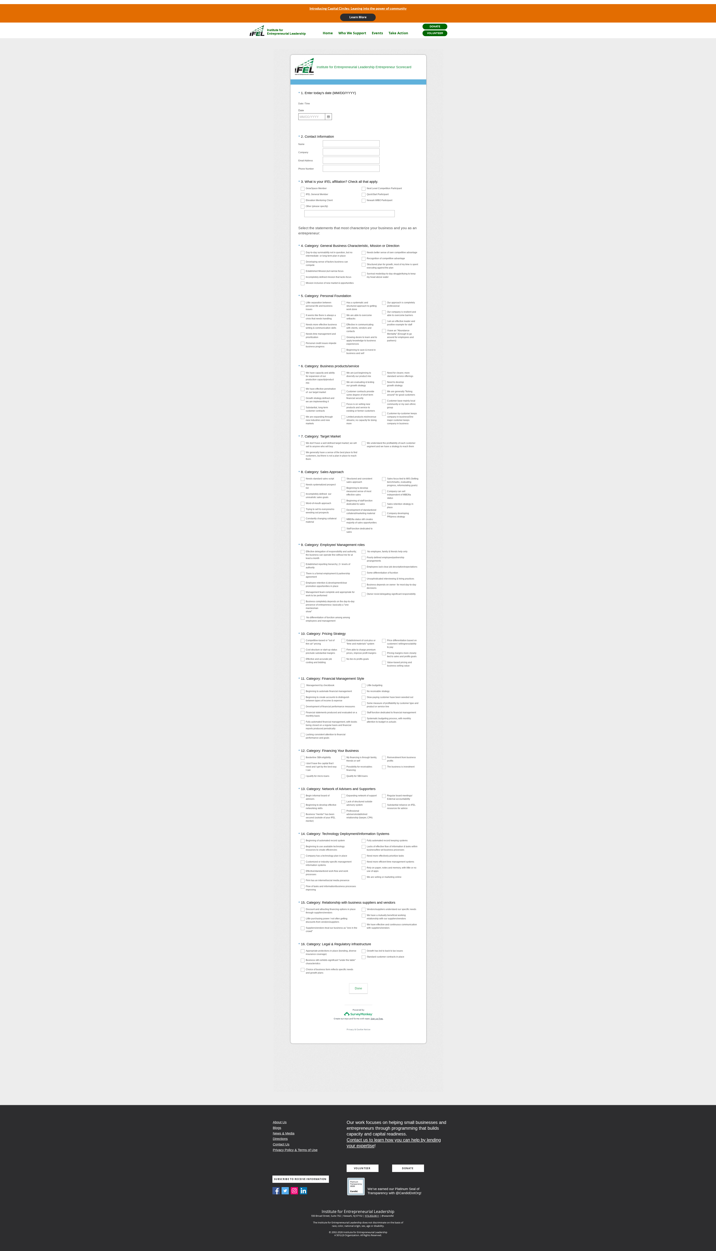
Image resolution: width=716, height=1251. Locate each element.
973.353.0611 (372, 1215)
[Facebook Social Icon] (276, 1190)
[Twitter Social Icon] (285, 1190)
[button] (352, 33)
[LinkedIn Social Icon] (303, 1190)
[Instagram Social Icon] (294, 1190)
